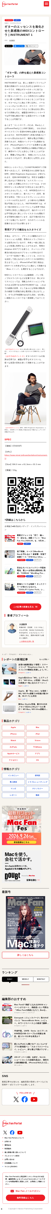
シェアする (20, 46)
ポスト (10, 46)
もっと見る (43, 659)
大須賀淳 (12, 40)
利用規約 (8, 1149)
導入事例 (13, 782)
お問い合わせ (10, 1159)
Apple (13, 727)
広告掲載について (11, 1163)
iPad (38, 734)
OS (37, 760)
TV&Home (37, 747)
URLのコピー (33, 46)
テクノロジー (37, 789)
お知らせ (8, 1141)
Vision (38, 740)
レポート (17, 20)
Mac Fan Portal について (14, 1138)
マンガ (13, 789)
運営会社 (8, 1145)
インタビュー (13, 775)
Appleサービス (13, 754)
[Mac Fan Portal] (10, 4)
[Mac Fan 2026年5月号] (25, 922)
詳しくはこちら (25, 955)
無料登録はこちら (25, 1198)
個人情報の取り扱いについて (15, 1152)
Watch (13, 740)
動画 (37, 795)
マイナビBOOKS (11, 1167)
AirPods (13, 747)
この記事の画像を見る (25, 607)
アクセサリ (9, 20)
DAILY (9, 979)
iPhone (13, 734)
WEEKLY (25, 979)
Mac (37, 727)
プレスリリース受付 (12, 1156)
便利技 (37, 775)
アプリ (37, 754)
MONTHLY (41, 979)
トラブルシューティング (37, 782)
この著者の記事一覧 (26, 641)
